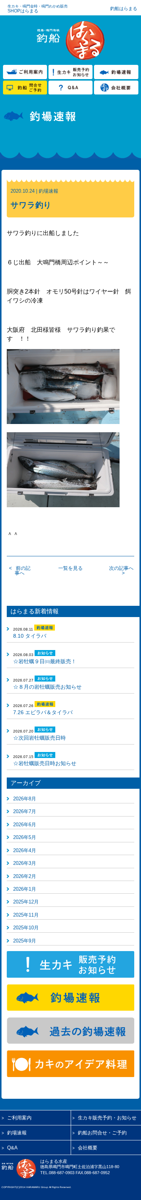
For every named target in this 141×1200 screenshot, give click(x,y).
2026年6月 (24, 824)
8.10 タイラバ (29, 636)
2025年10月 (26, 927)
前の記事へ (22, 570)
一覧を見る (70, 568)
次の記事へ (121, 568)
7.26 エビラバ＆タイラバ (43, 712)
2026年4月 (24, 850)
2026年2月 (24, 876)
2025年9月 (24, 941)
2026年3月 (24, 863)
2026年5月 (24, 837)
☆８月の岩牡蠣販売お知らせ (47, 687)
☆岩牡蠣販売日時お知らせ (44, 763)
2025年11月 (26, 915)
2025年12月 (26, 902)
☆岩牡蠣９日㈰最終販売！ (44, 661)
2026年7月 (24, 811)
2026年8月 (24, 798)
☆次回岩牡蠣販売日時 (39, 738)
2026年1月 (24, 889)
